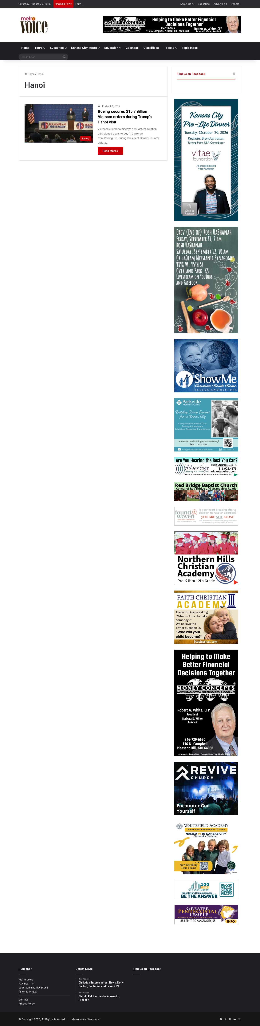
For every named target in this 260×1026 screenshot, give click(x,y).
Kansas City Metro (84, 48)
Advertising (220, 3)
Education (111, 48)
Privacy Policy (27, 1003)
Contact (23, 999)
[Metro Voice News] (34, 24)
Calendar (132, 48)
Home (25, 48)
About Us (185, 3)
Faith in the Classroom (88, 3)
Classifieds (151, 48)
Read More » (111, 150)
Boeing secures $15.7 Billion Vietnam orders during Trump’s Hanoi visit (125, 116)
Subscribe (204, 3)
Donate (235, 3)
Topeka (169, 48)
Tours (38, 48)
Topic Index (190, 48)
